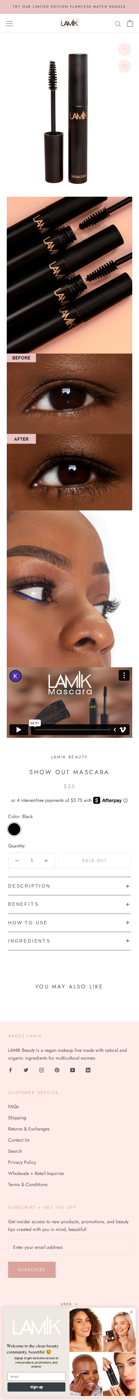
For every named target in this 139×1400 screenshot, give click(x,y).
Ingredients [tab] (29, 941)
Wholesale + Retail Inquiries (36, 1173)
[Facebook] (10, 1069)
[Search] (118, 23)
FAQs (13, 1106)
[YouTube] (72, 1069)
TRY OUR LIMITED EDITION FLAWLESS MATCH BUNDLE (69, 6)
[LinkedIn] (88, 1069)
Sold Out (94, 861)
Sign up (36, 1386)
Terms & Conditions (28, 1184)
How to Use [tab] (28, 922)
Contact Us (19, 1140)
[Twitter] (26, 1069)
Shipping (17, 1117)
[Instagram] (41, 1069)
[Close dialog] (131, 1312)
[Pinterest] (57, 1069)
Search (15, 1151)
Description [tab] (29, 886)
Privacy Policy (22, 1162)
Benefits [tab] (23, 904)
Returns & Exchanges (29, 1128)
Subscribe (32, 1270)
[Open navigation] (9, 23)
